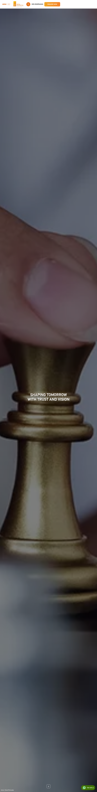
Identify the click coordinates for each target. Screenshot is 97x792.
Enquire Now (52, 4)
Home (2, 790)
